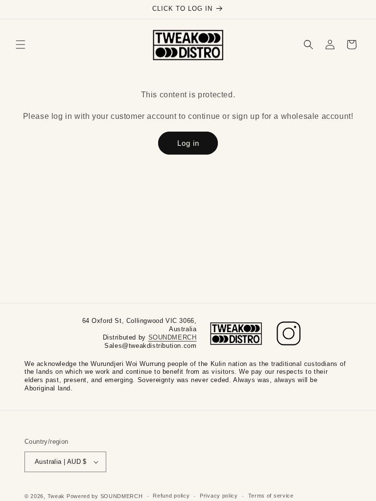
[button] (20, 44)
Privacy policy (219, 496)
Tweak (56, 496)
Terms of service (271, 496)
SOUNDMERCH (172, 337)
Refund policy (171, 496)
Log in (188, 143)
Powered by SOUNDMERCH (105, 496)
